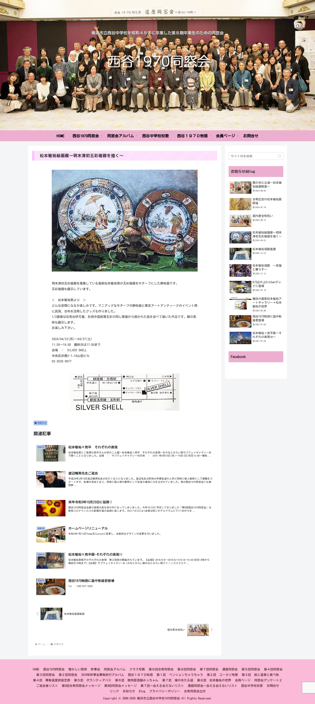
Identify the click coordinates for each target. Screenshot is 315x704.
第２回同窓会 (68, 674)
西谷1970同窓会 (54, 669)
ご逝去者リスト (47, 685)
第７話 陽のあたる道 (177, 680)
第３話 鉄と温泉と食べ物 (260, 674)
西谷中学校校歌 (252, 685)
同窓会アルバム (115, 669)
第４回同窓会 (273, 669)
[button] (279, 156)
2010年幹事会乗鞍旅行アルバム (102, 674)
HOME (36, 669)
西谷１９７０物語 (140, 674)
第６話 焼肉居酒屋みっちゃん (136, 680)
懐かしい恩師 (77, 669)
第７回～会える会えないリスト (162, 685)
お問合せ (273, 685)
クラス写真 (137, 669)
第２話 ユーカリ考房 (222, 674)
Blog (142, 691)
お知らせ (42, 423)
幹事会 (95, 669)
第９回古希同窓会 (161, 669)
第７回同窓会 (209, 669)
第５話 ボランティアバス (92, 680)
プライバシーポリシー (164, 691)
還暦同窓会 (230, 669)
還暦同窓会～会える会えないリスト (212, 685)
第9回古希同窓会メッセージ (81, 685)
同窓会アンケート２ (268, 680)
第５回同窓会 (251, 669)
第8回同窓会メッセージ (120, 685)
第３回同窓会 (45, 674)
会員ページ (242, 680)
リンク (114, 691)
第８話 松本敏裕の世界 (214, 680)
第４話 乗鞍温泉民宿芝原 (51, 680)
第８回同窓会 (186, 669)
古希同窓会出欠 (195, 691)
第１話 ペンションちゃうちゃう (180, 674)
